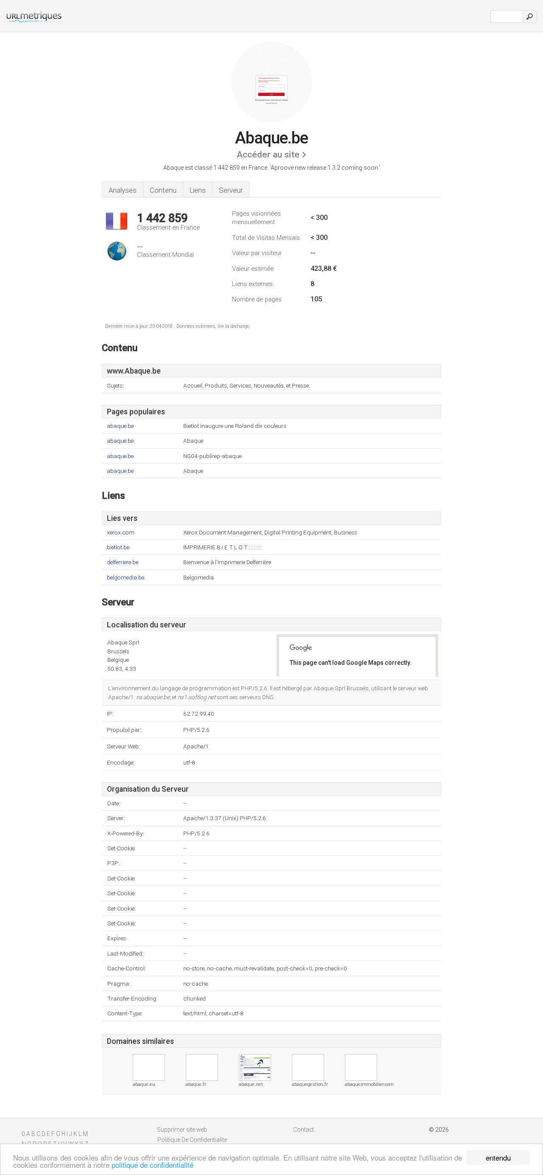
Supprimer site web (182, 1129)
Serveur (231, 190)
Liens (198, 190)
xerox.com (120, 532)
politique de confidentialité (152, 1164)
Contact (303, 1129)
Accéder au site (268, 154)
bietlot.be (118, 547)
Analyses (123, 190)
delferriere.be (122, 562)
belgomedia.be (125, 577)
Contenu (163, 190)
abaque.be (120, 426)
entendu (498, 1157)
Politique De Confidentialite (192, 1139)
